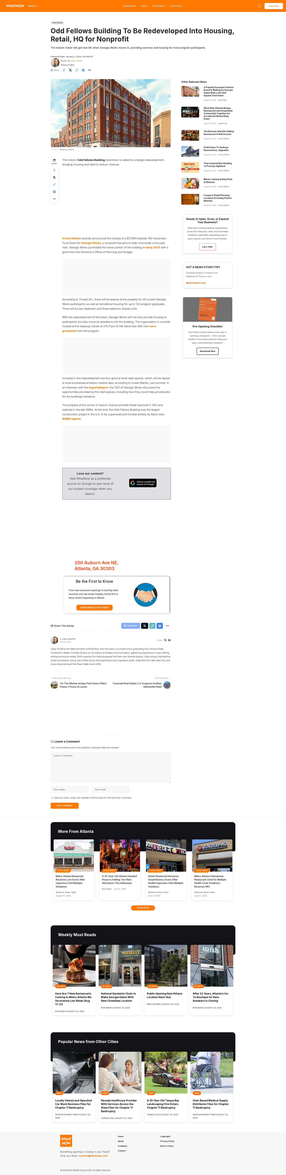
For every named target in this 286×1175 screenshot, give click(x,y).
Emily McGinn (224, 139)
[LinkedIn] (169, 640)
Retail (144, 5)
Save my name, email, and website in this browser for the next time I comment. (93, 797)
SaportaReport (98, 387)
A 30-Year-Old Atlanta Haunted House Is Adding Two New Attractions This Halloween (119, 879)
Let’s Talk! (207, 247)
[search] (259, 6)
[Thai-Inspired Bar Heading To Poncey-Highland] (190, 167)
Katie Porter (222, 123)
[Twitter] (165, 640)
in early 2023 (151, 247)
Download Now (207, 351)
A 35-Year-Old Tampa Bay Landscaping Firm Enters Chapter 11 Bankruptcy (163, 1104)
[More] (90, 70)
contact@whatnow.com (93, 1155)
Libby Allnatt (76, 61)
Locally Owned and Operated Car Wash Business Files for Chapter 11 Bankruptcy (73, 1104)
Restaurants (129, 5)
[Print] (83, 70)
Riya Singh (222, 100)
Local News (63, 870)
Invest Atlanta (71, 238)
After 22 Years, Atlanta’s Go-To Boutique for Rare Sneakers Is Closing (211, 997)
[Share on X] (70, 70)
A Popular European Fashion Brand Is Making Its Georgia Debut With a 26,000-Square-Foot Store (219, 91)
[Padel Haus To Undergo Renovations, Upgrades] (190, 151)
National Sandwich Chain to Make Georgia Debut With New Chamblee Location (118, 997)
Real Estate (158, 5)
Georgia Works (91, 243)
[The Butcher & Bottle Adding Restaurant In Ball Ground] (190, 135)
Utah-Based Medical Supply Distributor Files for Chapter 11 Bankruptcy (211, 1104)
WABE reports (71, 418)
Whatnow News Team (66, 892)
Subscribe (274, 6)
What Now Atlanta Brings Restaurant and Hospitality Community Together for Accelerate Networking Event (218, 113)
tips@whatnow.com (196, 283)
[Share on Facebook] (64, 70)
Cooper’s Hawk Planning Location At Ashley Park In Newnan (218, 198)
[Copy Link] (77, 70)
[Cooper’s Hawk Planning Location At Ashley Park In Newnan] (190, 199)
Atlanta (61, 986)
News (59, 1093)
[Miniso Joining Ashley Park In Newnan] (190, 183)
